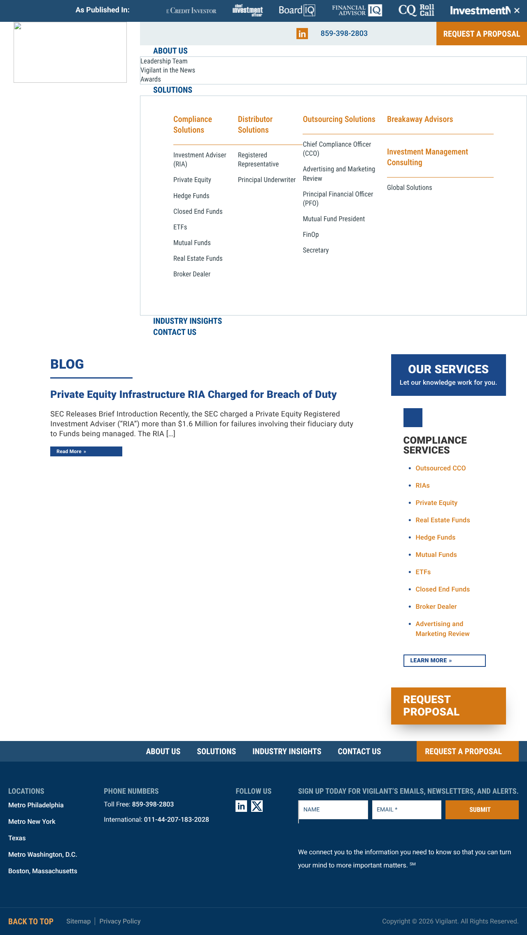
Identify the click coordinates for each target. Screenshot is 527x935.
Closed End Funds (443, 589)
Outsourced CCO (441, 468)
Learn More (428, 660)
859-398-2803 (344, 33)
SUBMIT (480, 809)
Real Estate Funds (443, 520)
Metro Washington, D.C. (42, 854)
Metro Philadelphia (36, 805)
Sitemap (78, 921)
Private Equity (437, 503)
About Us (163, 751)
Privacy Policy (119, 921)
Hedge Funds (436, 537)
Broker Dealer (436, 606)
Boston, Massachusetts (42, 871)
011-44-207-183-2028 (176, 819)
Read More (69, 451)
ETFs (423, 572)
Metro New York (32, 821)
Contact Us (359, 751)
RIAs (423, 485)
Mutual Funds (436, 555)
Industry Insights (286, 751)
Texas (17, 838)
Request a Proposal (481, 34)
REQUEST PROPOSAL (431, 706)
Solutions (216, 751)
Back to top (31, 921)
